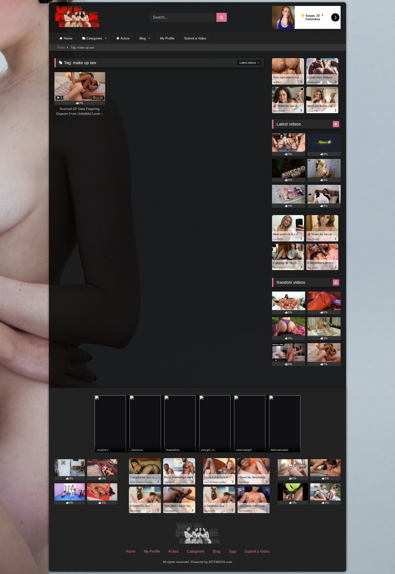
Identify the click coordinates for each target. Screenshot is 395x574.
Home (68, 38)
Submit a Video (195, 38)
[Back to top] (381, 560)
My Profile (167, 38)
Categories (94, 38)
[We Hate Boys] (77, 17)
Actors (125, 38)
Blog (142, 38)
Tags (232, 551)
